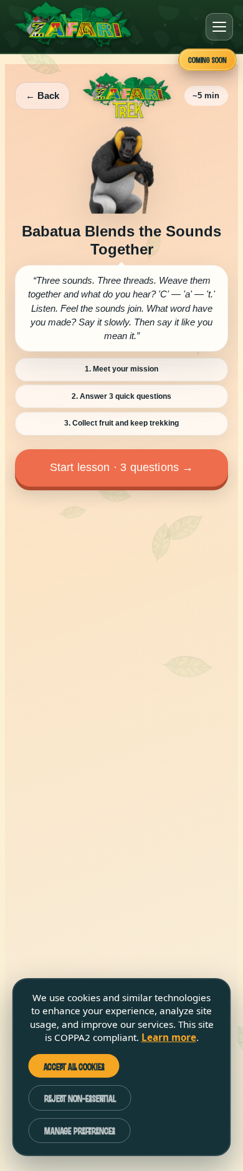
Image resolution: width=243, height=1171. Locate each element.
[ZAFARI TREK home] (127, 95)
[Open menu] (219, 26)
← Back (42, 95)
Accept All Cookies (74, 1066)
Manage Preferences (79, 1130)
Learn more (168, 1037)
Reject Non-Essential (80, 1098)
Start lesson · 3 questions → (122, 467)
